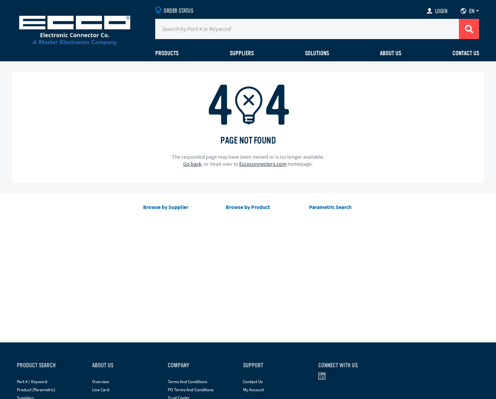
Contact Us (465, 53)
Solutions (317, 53)
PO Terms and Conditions (191, 390)
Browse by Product (248, 207)
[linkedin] (324, 377)
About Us (390, 53)
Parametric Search (330, 207)
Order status (178, 10)
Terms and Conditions (187, 382)
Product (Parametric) (36, 390)
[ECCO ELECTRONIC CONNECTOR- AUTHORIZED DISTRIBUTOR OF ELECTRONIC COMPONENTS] (75, 29)
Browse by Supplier (165, 207)
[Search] (469, 29)
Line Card (100, 390)
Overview (100, 382)
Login (441, 11)
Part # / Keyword (32, 382)
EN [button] (471, 11)
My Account (253, 390)
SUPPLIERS (242, 53)
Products (166, 53)
